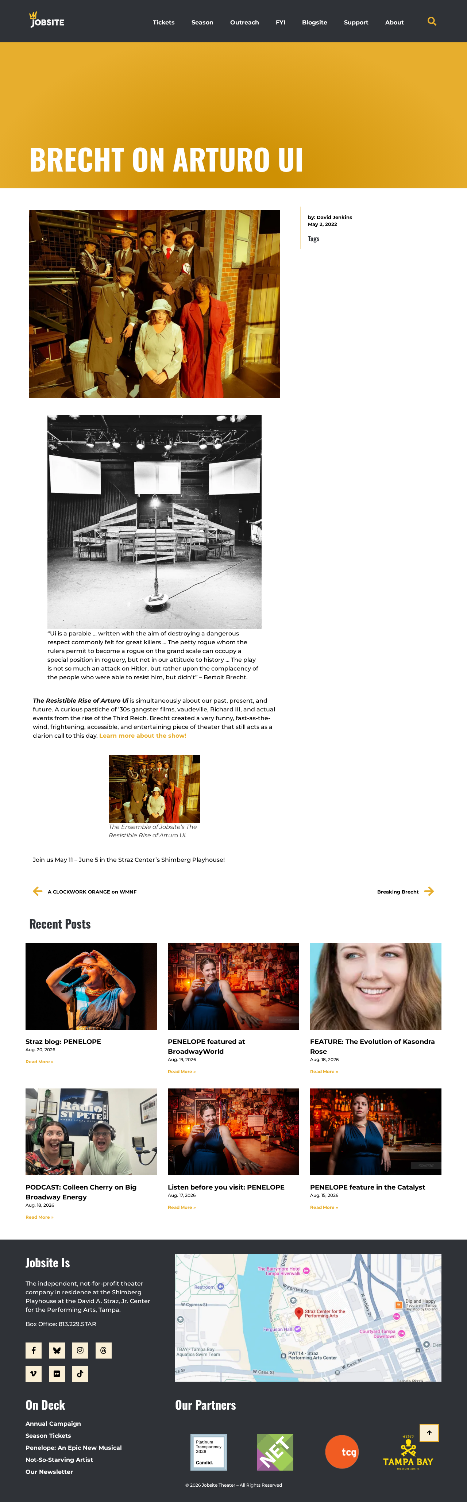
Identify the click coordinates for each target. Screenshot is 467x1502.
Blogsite (314, 22)
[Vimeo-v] (34, 1374)
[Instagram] (80, 1350)
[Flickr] (57, 1374)
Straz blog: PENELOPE (63, 1042)
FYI (280, 22)
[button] (432, 21)
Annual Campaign (53, 1423)
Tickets (164, 22)
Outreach (244, 22)
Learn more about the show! (142, 735)
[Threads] (104, 1350)
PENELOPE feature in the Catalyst (367, 1187)
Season (202, 22)
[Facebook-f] (34, 1350)
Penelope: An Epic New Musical (74, 1447)
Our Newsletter (49, 1471)
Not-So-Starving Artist (59, 1459)
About (394, 22)
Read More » (40, 1061)
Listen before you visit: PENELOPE (226, 1187)
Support (356, 22)
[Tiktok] (80, 1374)
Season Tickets (48, 1435)
